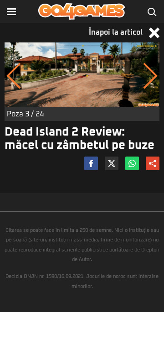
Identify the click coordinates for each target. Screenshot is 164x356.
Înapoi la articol (116, 32)
